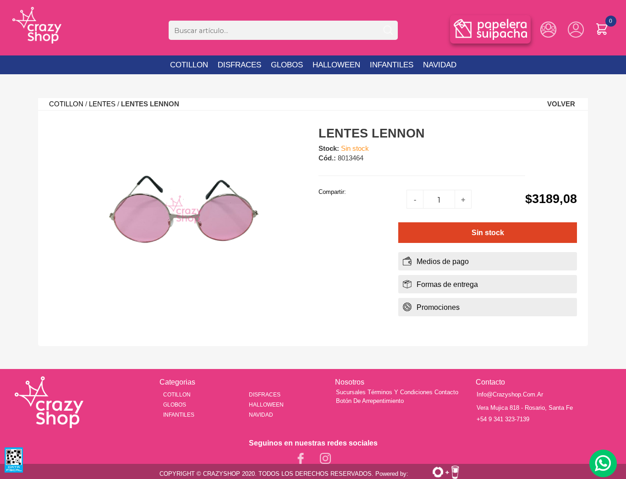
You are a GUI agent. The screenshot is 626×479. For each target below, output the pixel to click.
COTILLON (189, 64)
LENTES (102, 104)
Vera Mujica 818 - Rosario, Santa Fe (525, 407)
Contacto (446, 392)
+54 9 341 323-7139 (503, 419)
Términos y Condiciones (400, 392)
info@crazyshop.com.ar (510, 394)
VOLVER (561, 104)
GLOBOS (287, 64)
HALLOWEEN (336, 64)
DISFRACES (241, 64)
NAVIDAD (439, 64)
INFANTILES (391, 64)
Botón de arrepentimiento (370, 400)
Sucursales (351, 392)
